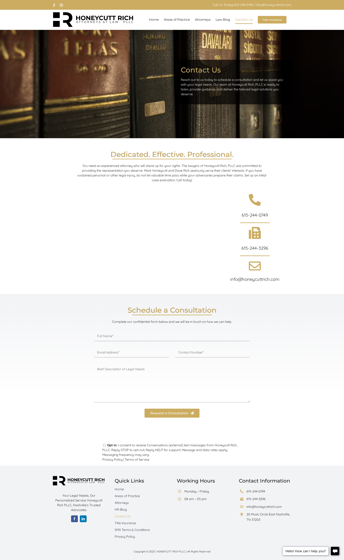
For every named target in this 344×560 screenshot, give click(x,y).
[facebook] (74, 518)
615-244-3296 (254, 248)
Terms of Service (137, 459)
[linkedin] (83, 518)
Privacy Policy (112, 459)
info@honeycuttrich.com (273, 5)
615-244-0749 (255, 215)
